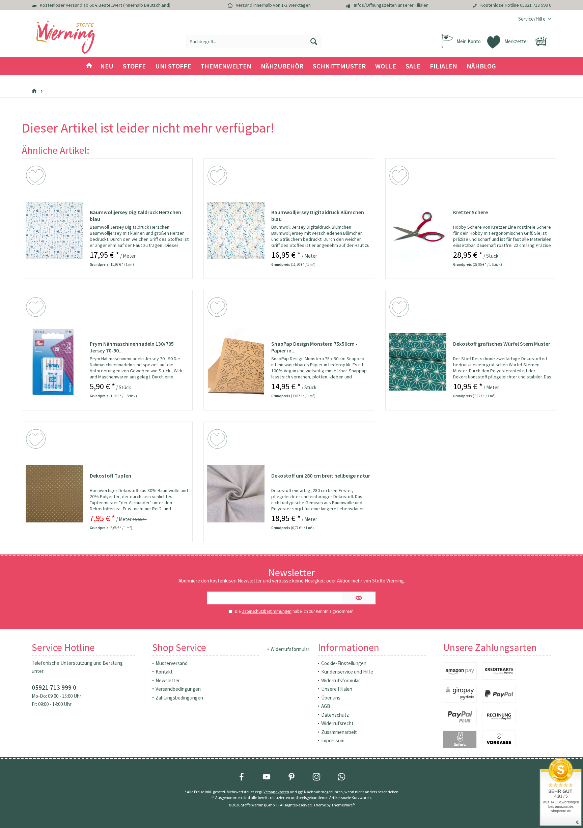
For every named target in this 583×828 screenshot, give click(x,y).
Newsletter (168, 680)
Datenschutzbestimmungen (267, 611)
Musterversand (172, 663)
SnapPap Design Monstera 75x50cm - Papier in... (314, 347)
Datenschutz (335, 715)
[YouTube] (266, 776)
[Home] (89, 66)
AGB (325, 706)
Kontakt (164, 671)
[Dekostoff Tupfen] (54, 494)
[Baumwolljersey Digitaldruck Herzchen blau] (54, 230)
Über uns (330, 697)
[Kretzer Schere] (417, 230)
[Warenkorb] (541, 41)
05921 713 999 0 (535, 5)
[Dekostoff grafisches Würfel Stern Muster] (417, 362)
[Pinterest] (291, 776)
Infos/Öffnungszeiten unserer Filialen (391, 5)
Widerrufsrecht (337, 723)
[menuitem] (532, 19)
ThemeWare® (343, 804)
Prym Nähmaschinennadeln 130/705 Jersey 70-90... (132, 347)
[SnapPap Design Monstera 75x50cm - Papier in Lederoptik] (236, 362)
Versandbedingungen (178, 689)
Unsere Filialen (336, 689)
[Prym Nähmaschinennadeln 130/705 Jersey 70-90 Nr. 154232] (54, 362)
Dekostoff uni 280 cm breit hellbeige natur (320, 475)
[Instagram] (316, 776)
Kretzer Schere (470, 212)
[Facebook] (241, 776)
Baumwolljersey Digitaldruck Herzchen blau (135, 215)
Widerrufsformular (290, 649)
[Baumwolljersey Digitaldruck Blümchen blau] (236, 230)
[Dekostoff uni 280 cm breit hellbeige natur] (236, 494)
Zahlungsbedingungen (179, 697)
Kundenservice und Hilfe (347, 671)
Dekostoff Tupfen (110, 475)
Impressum (332, 740)
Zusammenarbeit (339, 732)
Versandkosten (276, 791)
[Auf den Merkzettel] (37, 176)
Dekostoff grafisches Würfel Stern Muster (501, 343)
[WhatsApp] (341, 776)
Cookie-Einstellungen (343, 663)
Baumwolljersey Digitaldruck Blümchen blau (317, 215)
